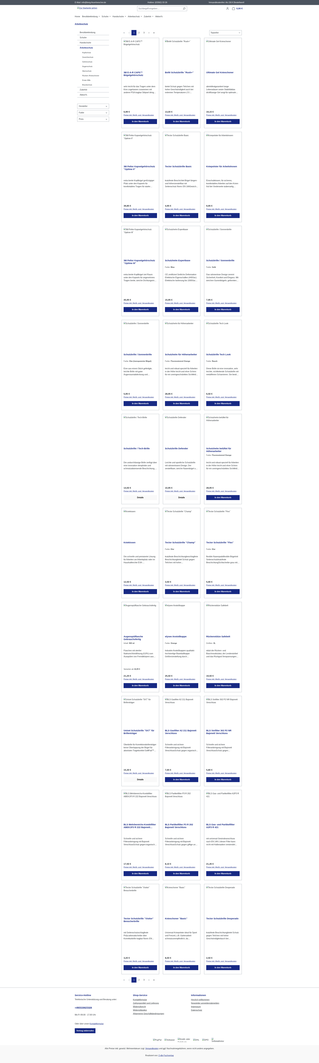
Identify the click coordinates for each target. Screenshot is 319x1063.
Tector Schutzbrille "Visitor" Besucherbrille (139, 920)
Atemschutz (86, 71)
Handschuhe (85, 43)
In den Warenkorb (140, 121)
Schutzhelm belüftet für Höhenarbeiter (218, 449)
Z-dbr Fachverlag (166, 1055)
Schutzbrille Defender (176, 448)
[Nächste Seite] (148, 32)
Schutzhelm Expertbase (177, 260)
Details (140, 497)
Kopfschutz (86, 53)
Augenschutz (87, 66)
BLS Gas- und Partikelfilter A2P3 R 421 (220, 826)
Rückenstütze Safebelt (218, 636)
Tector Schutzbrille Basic (178, 166)
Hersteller (83, 106)
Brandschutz (87, 85)
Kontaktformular (96, 1024)
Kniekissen (129, 542)
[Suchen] (184, 8)
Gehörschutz (87, 62)
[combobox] (159, 8)
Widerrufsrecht (139, 1007)
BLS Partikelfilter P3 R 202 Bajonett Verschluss (179, 826)
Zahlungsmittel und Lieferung (146, 1003)
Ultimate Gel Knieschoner (220, 72)
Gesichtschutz (87, 57)
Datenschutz (196, 1010)
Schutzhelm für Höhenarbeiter (181, 354)
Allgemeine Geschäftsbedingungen (148, 1014)
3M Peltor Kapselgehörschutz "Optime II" (139, 167)
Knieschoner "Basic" (176, 918)
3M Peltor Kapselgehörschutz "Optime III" (139, 261)
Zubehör (83, 90)
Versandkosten (152, 1048)
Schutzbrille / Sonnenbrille (220, 260)
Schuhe (83, 37)
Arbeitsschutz (86, 48)
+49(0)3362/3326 (83, 1007)
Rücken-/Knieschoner (90, 76)
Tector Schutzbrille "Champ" (180, 542)
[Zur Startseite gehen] (87, 8)
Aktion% (83, 95)
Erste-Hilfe (86, 80)
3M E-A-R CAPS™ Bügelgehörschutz (133, 73)
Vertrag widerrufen (85, 1031)
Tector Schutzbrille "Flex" (220, 542)
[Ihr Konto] (228, 8)
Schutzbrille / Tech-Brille (137, 448)
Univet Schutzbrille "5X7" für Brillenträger (139, 732)
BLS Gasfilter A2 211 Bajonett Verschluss (180, 732)
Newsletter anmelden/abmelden (205, 1003)
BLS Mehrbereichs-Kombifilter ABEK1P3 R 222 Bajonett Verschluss (140, 826)
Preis (81, 119)
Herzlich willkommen (200, 1000)
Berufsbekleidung (87, 32)
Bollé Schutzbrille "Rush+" (179, 72)
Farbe (81, 113)
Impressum (196, 1007)
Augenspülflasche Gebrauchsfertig (133, 638)
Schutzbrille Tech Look (218, 354)
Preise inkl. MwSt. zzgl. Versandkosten (139, 115)
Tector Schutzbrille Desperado (222, 918)
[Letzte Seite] (153, 32)
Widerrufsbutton (140, 1010)
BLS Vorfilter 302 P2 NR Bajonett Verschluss (218, 732)
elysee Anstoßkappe (176, 636)
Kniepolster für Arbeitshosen (221, 166)
